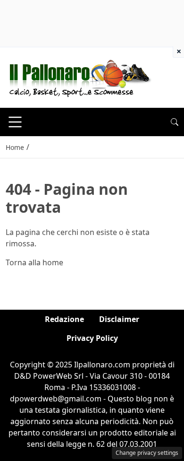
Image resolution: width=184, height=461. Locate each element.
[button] (174, 122)
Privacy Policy (92, 338)
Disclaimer (119, 319)
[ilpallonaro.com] (78, 76)
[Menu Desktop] (15, 122)
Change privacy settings (147, 453)
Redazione (64, 319)
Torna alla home (34, 262)
